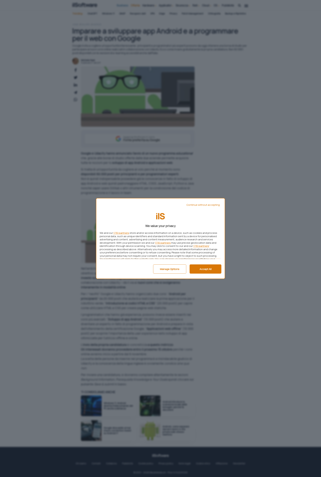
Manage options (169, 269)
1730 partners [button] (121, 233)
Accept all (205, 269)
